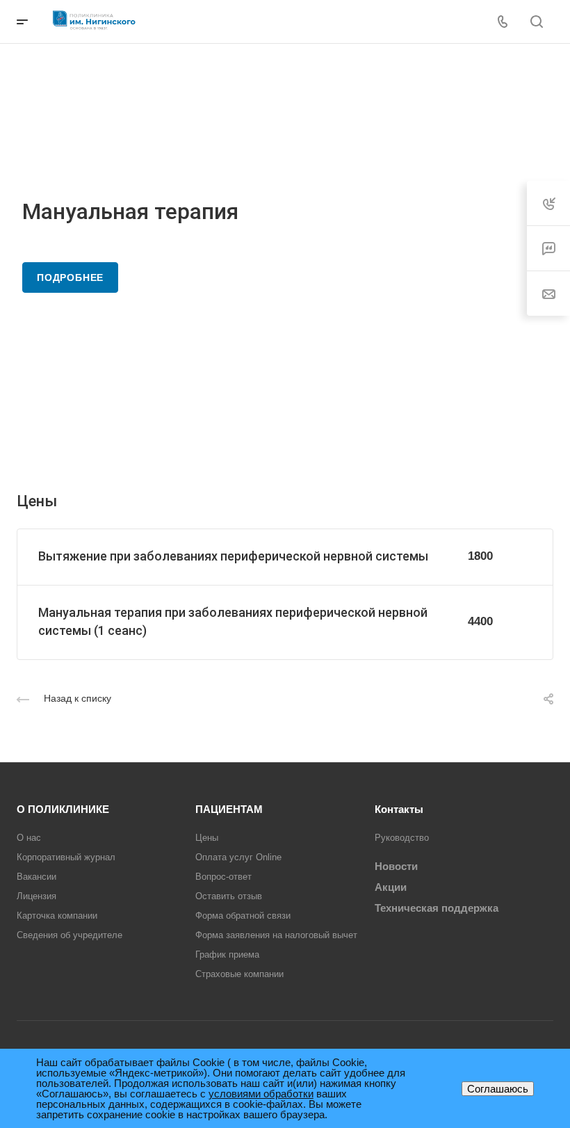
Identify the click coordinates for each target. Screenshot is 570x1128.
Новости (396, 866)
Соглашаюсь (497, 1089)
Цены (206, 837)
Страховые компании (239, 974)
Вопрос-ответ (223, 876)
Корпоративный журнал (66, 857)
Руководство (402, 837)
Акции (391, 887)
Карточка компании (57, 915)
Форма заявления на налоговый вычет (276, 935)
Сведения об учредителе (69, 935)
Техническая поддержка (436, 908)
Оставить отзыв (228, 896)
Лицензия (36, 896)
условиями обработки (261, 1093)
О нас (29, 837)
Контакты (399, 809)
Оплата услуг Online (238, 857)
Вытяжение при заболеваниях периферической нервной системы (233, 556)
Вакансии (36, 876)
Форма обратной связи (243, 915)
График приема (227, 954)
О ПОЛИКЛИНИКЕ (63, 809)
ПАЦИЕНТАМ (229, 809)
